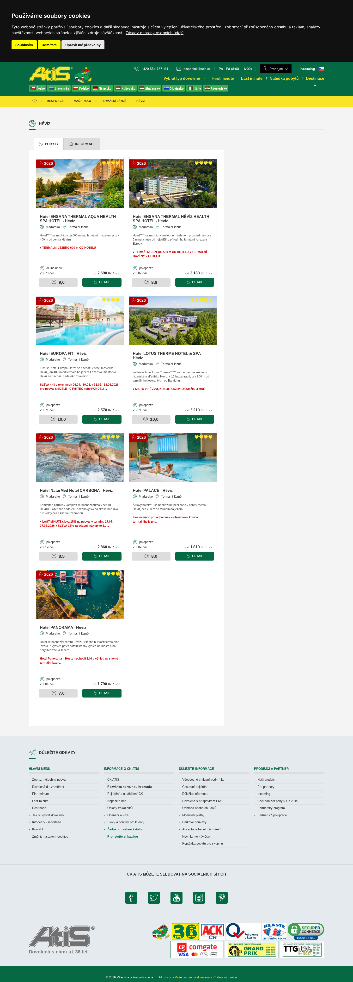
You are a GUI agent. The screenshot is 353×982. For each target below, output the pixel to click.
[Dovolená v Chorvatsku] (215, 90)
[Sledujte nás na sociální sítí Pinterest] (222, 899)
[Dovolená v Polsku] (81, 90)
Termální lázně (113, 101)
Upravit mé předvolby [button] (83, 45)
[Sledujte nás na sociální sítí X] (154, 899)
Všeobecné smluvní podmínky (203, 779)
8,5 (61, 556)
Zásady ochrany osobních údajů (154, 32)
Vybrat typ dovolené (182, 78)
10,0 (61, 419)
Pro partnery (265, 787)
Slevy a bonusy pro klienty (125, 822)
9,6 (61, 282)
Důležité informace (195, 794)
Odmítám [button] (49, 45)
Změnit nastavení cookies (50, 836)
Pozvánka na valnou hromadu (129, 787)
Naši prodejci (266, 779)
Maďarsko (82, 101)
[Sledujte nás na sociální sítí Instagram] (199, 899)
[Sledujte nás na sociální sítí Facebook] (131, 899)
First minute (223, 78)
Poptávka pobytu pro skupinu (202, 843)
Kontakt (37, 829)
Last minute (251, 78)
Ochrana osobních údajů (199, 808)
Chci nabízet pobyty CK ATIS (277, 801)
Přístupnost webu (225, 977)
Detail (104, 282)
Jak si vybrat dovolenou (48, 815)
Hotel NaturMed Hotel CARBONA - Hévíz (76, 490)
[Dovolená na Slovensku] (59, 90)
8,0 (153, 556)
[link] (154, 32)
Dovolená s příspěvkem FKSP (203, 801)
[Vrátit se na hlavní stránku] (34, 101)
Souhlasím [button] (24, 45)
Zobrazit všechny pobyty (49, 779)
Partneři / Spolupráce (272, 815)
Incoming (263, 794)
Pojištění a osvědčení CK (125, 794)
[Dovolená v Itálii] (194, 90)
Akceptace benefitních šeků (201, 829)
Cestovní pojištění (194, 787)
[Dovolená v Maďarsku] (150, 90)
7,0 (61, 693)
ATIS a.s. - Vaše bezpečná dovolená (184, 977)
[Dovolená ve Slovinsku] (174, 90)
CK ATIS (113, 779)
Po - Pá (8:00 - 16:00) (235, 69)
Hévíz (140, 101)
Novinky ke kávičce (196, 836)
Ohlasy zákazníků (120, 808)
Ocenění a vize (117, 815)
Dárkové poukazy (194, 822)
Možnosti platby (193, 815)
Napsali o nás (116, 801)
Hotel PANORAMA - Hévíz (63, 627)
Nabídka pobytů (284, 78)
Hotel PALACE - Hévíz (153, 490)
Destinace (315, 78)
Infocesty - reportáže (46, 822)
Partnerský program (271, 808)
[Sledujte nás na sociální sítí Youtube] (176, 899)
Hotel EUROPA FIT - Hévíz (63, 354)
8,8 (153, 282)
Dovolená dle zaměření (48, 787)
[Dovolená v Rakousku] (126, 90)
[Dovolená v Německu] (102, 90)
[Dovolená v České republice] (38, 90)
